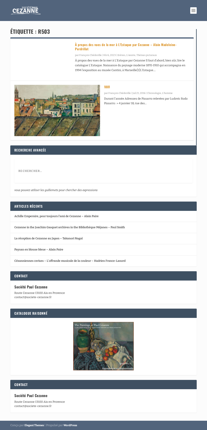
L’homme (167, 93)
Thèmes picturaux (146, 55)
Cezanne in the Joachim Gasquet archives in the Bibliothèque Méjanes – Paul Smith (69, 227)
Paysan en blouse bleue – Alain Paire (38, 249)
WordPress (70, 425)
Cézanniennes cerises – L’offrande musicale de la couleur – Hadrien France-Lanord (70, 261)
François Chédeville (90, 55)
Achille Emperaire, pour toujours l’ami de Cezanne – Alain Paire (56, 216)
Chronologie (154, 93)
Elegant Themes (34, 425)
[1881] (57, 110)
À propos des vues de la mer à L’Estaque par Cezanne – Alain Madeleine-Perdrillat (125, 46)
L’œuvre (130, 55)
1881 (107, 86)
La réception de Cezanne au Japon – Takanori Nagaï (48, 238)
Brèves (121, 55)
